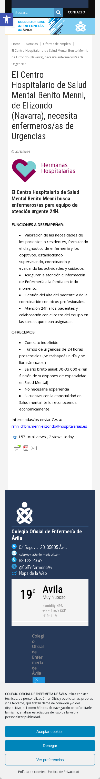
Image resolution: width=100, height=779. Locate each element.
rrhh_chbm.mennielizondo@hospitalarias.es (49, 426)
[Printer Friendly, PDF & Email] (26, 448)
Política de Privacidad (63, 772)
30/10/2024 (22, 152)
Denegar (50, 745)
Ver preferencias (50, 760)
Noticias (32, 44)
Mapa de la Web (32, 573)
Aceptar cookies (50, 731)
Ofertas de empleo (57, 44)
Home (16, 44)
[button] (6, 19)
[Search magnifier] (58, 12)
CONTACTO (76, 12)
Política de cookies (31, 772)
